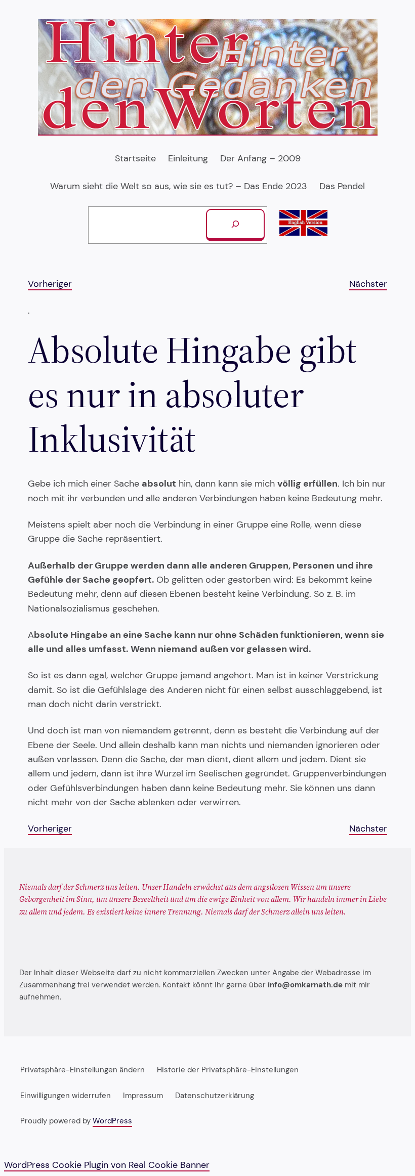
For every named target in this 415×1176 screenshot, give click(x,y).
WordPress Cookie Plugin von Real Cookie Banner (107, 1164)
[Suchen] (235, 225)
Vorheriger (50, 283)
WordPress (112, 1121)
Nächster (368, 283)
